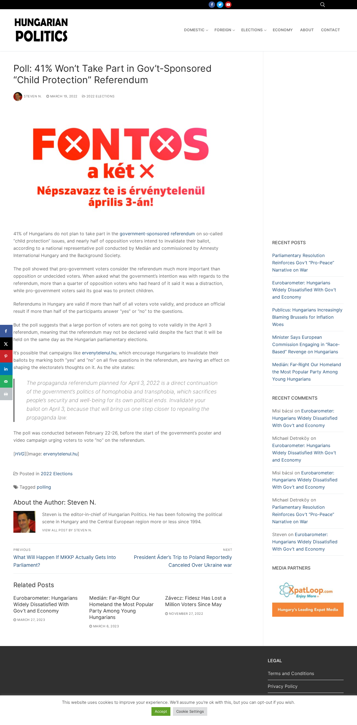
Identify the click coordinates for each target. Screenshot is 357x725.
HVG (20, 454)
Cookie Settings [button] (190, 711)
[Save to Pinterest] (6, 356)
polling (44, 487)
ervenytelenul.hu (99, 353)
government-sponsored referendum (157, 233)
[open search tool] (322, 4)
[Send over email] (6, 381)
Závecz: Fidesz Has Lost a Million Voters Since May (195, 601)
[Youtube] (228, 4)
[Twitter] (220, 4)
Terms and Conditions (291, 673)
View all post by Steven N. (67, 530)
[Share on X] (6, 343)
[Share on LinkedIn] (6, 369)
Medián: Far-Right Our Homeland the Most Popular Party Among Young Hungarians (121, 607)
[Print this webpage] (6, 394)
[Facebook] (212, 4)
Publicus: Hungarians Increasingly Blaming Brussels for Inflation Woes (307, 317)
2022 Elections (100, 96)
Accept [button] (161, 711)
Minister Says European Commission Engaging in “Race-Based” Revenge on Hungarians (306, 344)
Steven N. (33, 96)
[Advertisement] (308, 146)
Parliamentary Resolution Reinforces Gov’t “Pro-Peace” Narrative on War (303, 263)
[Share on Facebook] (6, 331)
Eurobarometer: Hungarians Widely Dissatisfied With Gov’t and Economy (45, 604)
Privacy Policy (283, 686)
